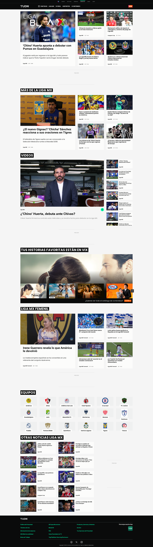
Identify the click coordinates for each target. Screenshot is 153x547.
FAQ (50, 531)
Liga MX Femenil (27, 366)
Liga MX (25, 63)
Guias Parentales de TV (55, 534)
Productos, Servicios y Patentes (86, 524)
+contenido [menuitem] (75, 6)
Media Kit (51, 527)
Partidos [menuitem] (44, 6)
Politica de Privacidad (26, 524)
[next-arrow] (132, 290)
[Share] (102, 209)
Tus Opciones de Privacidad (85, 531)
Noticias (69, 1)
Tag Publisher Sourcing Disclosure (58, 537)
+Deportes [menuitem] (66, 6)
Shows (63, 1)
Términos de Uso (25, 527)
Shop (94, 1)
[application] (62, 183)
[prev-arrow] (19, 291)
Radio (88, 1)
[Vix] (130, 6)
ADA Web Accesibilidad (26, 534)
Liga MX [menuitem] (51, 6)
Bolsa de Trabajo (25, 537)
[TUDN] (24, 6)
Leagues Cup (111, 35)
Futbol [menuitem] (58, 6)
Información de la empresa (27, 531)
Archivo (79, 527)
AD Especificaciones (54, 524)
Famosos (76, 1)
